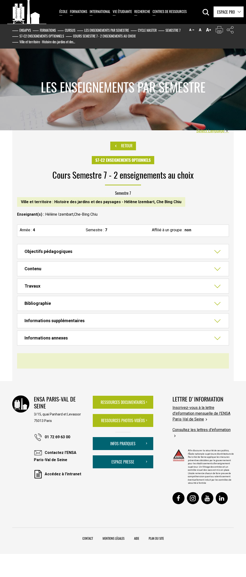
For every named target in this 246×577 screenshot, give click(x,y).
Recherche (142, 11)
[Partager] (230, 30)
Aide (136, 538)
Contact (87, 538)
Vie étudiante (122, 11)
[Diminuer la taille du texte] (191, 30)
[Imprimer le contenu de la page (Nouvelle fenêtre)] (219, 30)
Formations (78, 11)
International (100, 11)
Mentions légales (113, 538)
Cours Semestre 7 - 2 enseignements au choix (104, 35)
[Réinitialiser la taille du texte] (200, 30)
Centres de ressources (170, 11)
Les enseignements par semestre (106, 30)
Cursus (70, 30)
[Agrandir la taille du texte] (208, 30)
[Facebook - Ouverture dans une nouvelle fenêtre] (178, 498)
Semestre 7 (173, 30)
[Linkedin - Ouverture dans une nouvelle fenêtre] (222, 498)
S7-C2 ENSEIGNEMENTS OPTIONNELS (41, 35)
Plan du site (156, 538)
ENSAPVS (25, 30)
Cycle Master (147, 30)
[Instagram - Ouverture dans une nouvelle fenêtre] (193, 498)
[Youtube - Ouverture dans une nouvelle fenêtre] (207, 498)
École (63, 11)
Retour (126, 146)
